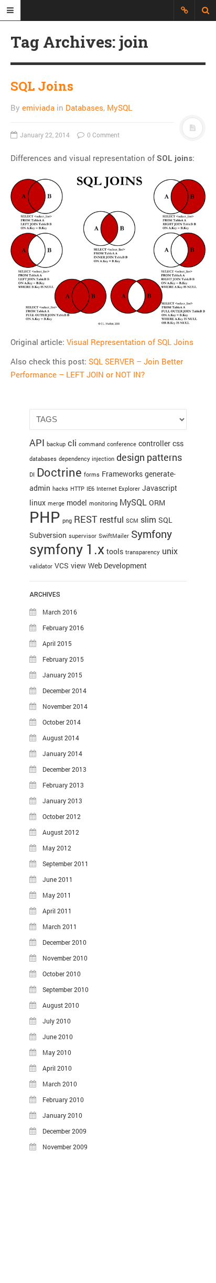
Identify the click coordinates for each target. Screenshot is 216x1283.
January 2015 (62, 675)
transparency (142, 552)
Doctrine (59, 472)
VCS (62, 565)
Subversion (48, 535)
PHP (44, 516)
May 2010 (56, 1052)
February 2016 (63, 627)
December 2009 (64, 1131)
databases (43, 458)
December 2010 (64, 942)
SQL (165, 520)
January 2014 (62, 753)
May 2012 (56, 848)
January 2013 (62, 800)
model (77, 503)
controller (154, 443)
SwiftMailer (114, 536)
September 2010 (65, 989)
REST (86, 519)
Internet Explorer (118, 488)
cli (72, 442)
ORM (157, 503)
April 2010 (57, 1068)
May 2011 (56, 895)
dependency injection (86, 458)
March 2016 (59, 612)
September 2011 (65, 863)
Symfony (151, 534)
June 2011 (57, 879)
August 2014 (60, 738)
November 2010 (65, 958)
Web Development (117, 565)
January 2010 (62, 1115)
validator (40, 566)
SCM (132, 520)
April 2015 (57, 643)
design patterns (149, 457)
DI (32, 474)
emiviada (38, 107)
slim (148, 519)
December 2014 (64, 690)
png (67, 520)
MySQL (119, 107)
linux (37, 503)
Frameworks (122, 474)
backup (56, 444)
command (92, 444)
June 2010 (57, 1036)
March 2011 (59, 926)
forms (92, 474)
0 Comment (102, 135)
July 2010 (56, 1021)
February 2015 (63, 659)
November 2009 (65, 1146)
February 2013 (63, 785)
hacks (60, 488)
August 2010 (60, 1005)
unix (170, 550)
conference (121, 444)
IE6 (90, 488)
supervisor (82, 536)
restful (112, 519)
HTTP (77, 488)
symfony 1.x (66, 549)
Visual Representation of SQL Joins (130, 342)
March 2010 (59, 1084)
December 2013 (64, 769)
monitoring (103, 503)
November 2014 (65, 706)
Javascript (159, 488)
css (177, 443)
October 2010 (61, 973)
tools (114, 551)
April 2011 (57, 911)
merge (56, 503)
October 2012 (61, 816)
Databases (84, 107)
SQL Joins (41, 86)
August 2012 (60, 832)
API (37, 442)
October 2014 (61, 722)
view (78, 565)
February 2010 (63, 1099)
